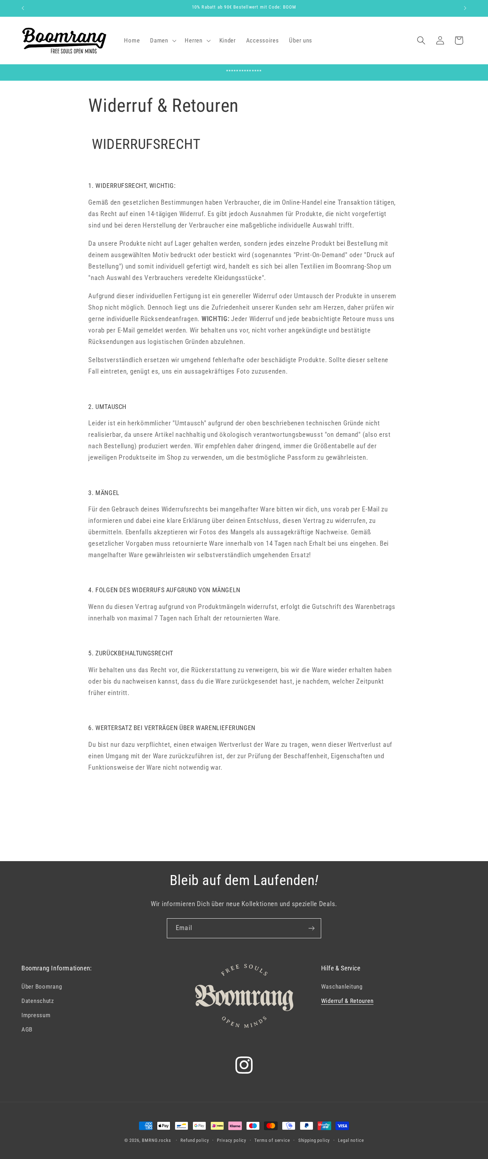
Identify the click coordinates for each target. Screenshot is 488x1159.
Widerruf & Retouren (347, 1000)
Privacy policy (231, 1140)
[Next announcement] (465, 8)
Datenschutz (37, 1000)
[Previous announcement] (23, 8)
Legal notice (351, 1140)
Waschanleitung (342, 986)
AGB (27, 1029)
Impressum (35, 1015)
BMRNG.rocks (156, 1140)
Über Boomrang (41, 986)
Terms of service (272, 1140)
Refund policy (194, 1140)
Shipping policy (314, 1140)
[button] (162, 40)
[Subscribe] (311, 928)
